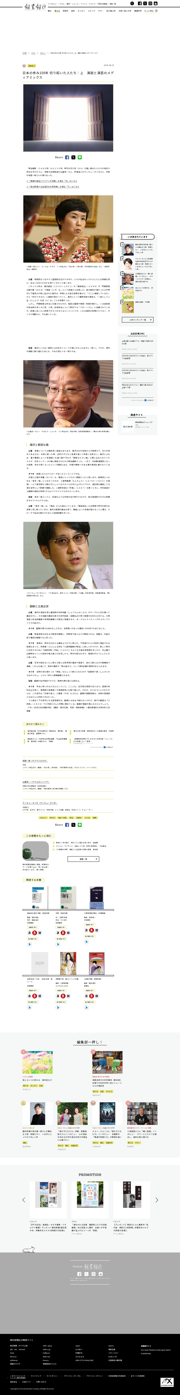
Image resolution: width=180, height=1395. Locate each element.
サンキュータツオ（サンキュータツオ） (40, 803)
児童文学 (74, 1145)
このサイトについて (18, 1376)
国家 (94, 818)
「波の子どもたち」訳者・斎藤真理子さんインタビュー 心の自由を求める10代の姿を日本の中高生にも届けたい (72, 1135)
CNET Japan (47, 1345)
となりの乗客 (28, 1077)
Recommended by (97, 747)
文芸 (41, 1086)
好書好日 (35, 7)
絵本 (73, 10)
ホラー (101, 10)
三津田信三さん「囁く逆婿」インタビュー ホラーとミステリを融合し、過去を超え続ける (144, 277)
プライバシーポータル (72, 1376)
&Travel (22, 1349)
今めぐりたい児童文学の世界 (68, 1128)
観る (50, 10)
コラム (62, 4)
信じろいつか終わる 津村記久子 (144, 289)
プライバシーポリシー (94, 1376)
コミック (91, 10)
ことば (87, 818)
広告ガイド (26, 1382)
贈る (25, 1143)
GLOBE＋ (79, 1349)
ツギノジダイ (113, 1353)
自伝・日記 (62, 818)
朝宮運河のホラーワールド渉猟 (139, 1128)
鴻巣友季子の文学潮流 (101, 1077)
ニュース (75, 4)
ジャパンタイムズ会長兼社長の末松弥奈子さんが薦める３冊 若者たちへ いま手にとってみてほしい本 (144, 263)
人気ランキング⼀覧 (137, 319)
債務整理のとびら (50, 1364)
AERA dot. (46, 1356)
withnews (14, 1360)
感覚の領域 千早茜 (142, 302)
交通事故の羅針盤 (115, 1360)
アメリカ (109, 1091)
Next (156, 1200)
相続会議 (111, 1349)
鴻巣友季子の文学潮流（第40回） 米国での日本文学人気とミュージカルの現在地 (107, 1083)
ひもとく (32, 66)
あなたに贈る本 (29, 1128)
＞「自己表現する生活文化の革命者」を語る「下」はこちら (52, 186)
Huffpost (46, 1353)
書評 (68, 4)
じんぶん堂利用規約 (18, 1378)
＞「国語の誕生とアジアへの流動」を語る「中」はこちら (51, 181)
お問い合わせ (41, 1382)
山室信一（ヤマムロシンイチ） (36, 781)
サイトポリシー (52, 1376)
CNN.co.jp (46, 1349)
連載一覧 (113, 4)
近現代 (79, 818)
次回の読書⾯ (102, 4)
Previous (24, 1200)
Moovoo (13, 1356)
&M (11, 1349)
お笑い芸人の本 (124, 10)
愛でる (25, 1086)
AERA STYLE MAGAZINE (84, 1360)
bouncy (46, 1360)
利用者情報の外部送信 (117, 1376)
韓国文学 (138, 10)
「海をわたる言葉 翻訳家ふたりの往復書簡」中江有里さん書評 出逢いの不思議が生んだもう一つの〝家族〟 (89, 1227)
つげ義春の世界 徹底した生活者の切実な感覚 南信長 (77, 849)
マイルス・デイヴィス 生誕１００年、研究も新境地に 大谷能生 (81, 846)
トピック (92, 4)
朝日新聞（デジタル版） (19, 1345)
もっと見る (149, 11)
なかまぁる (80, 1356)
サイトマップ (36, 1376)
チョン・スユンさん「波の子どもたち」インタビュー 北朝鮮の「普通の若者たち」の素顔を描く (107, 1134)
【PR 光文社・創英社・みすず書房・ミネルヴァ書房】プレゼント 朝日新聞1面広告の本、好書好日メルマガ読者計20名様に (48, 1227)
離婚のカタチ (15, 1364)
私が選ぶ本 (111, 10)
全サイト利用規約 (138, 1376)
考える (57, 10)
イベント (84, 4)
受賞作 (65, 10)
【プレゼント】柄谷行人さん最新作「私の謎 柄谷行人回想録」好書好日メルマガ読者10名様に (131, 1227)
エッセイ (81, 10)
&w (15, 1349)
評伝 (71, 818)
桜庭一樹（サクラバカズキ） (35, 760)
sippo (78, 1345)
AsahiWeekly (146, 1353)
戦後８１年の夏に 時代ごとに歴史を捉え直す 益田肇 (77, 842)
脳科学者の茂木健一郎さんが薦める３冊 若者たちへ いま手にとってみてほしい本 (144, 248)
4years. (111, 1345)
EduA (12, 1353)
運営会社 (13, 1382)
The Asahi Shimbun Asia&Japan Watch (156, 1350)
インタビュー (52, 4)
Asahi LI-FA (112, 1356)
